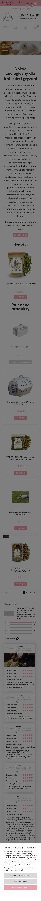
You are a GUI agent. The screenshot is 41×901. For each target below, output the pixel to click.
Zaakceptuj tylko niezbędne (21, 875)
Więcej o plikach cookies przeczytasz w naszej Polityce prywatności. (18, 869)
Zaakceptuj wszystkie (20, 887)
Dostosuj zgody (20, 881)
